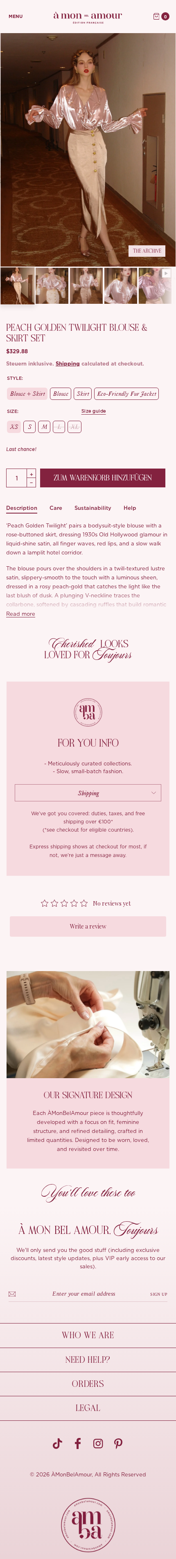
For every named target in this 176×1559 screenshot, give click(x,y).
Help (130, 508)
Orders (88, 1384)
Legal (88, 1408)
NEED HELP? (88, 1360)
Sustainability (92, 508)
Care (56, 508)
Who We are (88, 1335)
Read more (20, 614)
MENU (16, 16)
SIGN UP (158, 1294)
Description (21, 508)
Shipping (68, 364)
